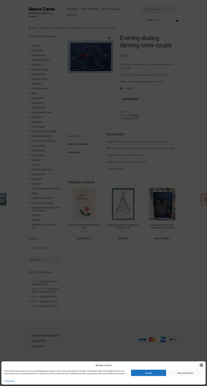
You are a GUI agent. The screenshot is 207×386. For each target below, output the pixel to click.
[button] (201, 365)
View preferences (185, 372)
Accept (148, 372)
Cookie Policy (9, 381)
